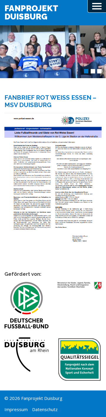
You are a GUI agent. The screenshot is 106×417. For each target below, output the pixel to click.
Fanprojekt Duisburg (31, 12)
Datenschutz (45, 409)
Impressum (16, 409)
